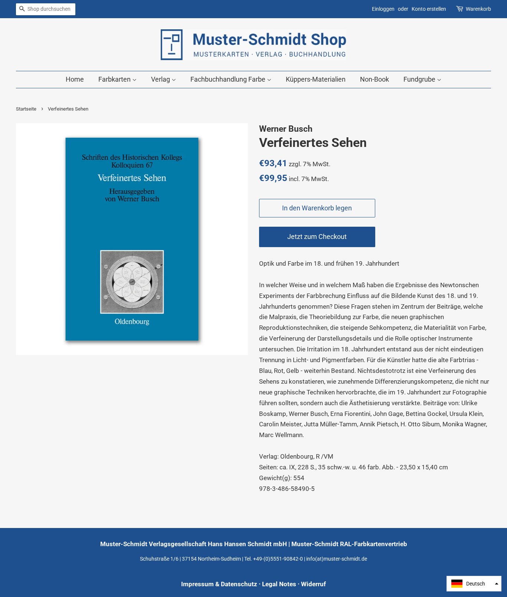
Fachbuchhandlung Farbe (228, 79)
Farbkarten (115, 79)
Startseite (26, 109)
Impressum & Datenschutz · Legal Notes (238, 584)
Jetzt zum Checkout (317, 236)
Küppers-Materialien (316, 79)
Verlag (161, 79)
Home (75, 79)
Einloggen (383, 9)
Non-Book (374, 79)
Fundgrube (420, 79)
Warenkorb (478, 9)
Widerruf (313, 584)
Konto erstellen (429, 9)
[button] (474, 583)
